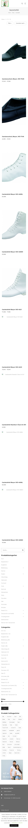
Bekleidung (4, 568)
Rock (3, 744)
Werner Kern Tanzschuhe (8, 622)
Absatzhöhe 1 (4, 562)
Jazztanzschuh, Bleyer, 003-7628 (13, 79)
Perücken (3, 598)
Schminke (4, 604)
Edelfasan (4, 722)
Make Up (18, 738)
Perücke (11, 741)
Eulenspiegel (12, 722)
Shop (13, 12)
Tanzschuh (11, 750)
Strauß (9, 747)
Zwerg (3, 755)
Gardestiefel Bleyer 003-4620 (12, 367)
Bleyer (3, 719)
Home (9, 12)
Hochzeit (3, 583)
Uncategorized (5, 616)
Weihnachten (4, 619)
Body (9, 719)
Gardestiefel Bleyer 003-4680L (12, 194)
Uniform (4, 752)
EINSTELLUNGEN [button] (17, 823)
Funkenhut (13, 727)
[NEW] (12, 770)
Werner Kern (17, 752)
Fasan (18, 722)
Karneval (3, 589)
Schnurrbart (17, 744)
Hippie (11, 733)
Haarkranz (4, 733)
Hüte (2, 586)
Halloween (4, 580)
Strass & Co (4, 610)
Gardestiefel (11, 730)
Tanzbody (4, 750)
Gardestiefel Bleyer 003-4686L (12, 482)
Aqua (15, 716)
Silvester (3, 607)
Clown (14, 719)
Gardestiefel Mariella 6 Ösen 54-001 (14, 425)
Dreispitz (20, 719)
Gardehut (4, 730)
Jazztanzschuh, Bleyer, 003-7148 (13, 136)
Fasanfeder (4, 725)
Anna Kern (9, 716)
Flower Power (5, 727)
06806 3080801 (7, 791)
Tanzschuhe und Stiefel (7, 613)
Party (2, 595)
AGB (2, 805)
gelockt (18, 730)
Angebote (4, 565)
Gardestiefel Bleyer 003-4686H (12, 540)
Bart (20, 716)
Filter (5, 708)
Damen (3, 571)
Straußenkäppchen (17, 747)
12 (7, 19)
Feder (11, 725)
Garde (20, 727)
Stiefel (3, 747)
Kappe (3, 736)
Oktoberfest (4, 592)
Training (18, 750)
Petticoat (18, 741)
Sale (2, 601)
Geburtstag (4, 577)
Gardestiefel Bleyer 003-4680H (12, 252)
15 (10, 19)
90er (3, 716)
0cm (2, 558)
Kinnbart (14, 736)
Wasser (10, 752)
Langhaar (12, 738)
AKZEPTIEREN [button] (14, 825)
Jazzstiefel (17, 733)
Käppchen (4, 738)
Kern (9, 736)
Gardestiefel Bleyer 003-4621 (12, 309)
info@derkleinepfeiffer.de (9, 794)
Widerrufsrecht (5, 810)
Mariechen (4, 741)
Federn (3, 574)
